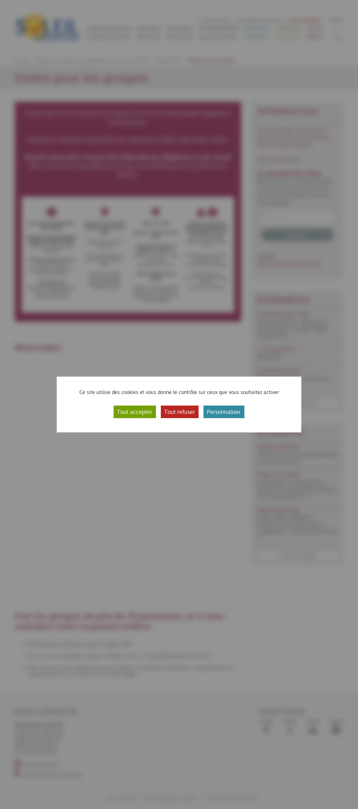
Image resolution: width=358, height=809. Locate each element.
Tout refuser (179, 411)
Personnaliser (224, 411)
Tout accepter (134, 411)
